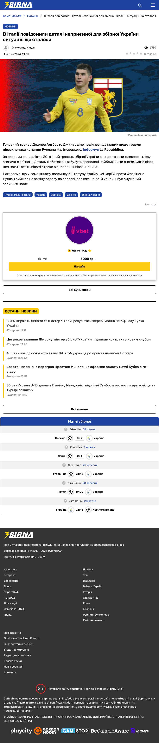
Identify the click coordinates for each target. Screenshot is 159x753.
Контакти (10, 672)
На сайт (79, 266)
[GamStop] (75, 731)
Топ (85, 575)
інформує (91, 149)
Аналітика (10, 569)
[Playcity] (21, 731)
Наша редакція (13, 666)
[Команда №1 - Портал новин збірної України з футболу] (16, 5)
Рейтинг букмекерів (96, 614)
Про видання (12, 632)
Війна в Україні (92, 586)
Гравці (8, 614)
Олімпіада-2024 (14, 609)
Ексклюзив (11, 580)
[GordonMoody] (46, 731)
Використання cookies (18, 644)
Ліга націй (10, 603)
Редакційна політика (17, 655)
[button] (140, 6)
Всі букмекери (79, 290)
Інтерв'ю (9, 575)
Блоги (8, 586)
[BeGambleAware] (110, 731)
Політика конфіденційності (21, 638)
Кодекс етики (13, 661)
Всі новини (79, 409)
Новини (10, 26)
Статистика (91, 597)
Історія (87, 592)
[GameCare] (140, 731)
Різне (86, 603)
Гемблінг (88, 609)
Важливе (89, 580)
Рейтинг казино (93, 620)
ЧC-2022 (9, 597)
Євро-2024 (11, 592)
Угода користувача (16, 649)
